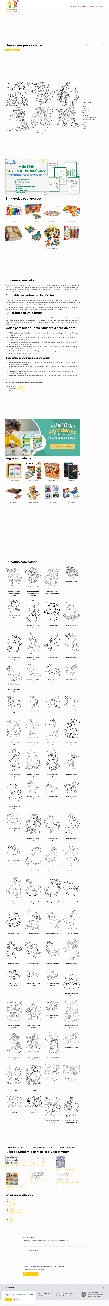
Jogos (11, 1217)
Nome (26, 1245)
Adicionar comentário (31, 1250)
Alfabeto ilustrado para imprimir (44, 1294)
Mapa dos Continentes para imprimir (69, 1294)
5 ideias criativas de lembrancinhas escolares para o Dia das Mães (95, 1294)
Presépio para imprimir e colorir (15, 1165)
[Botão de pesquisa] (102, 44)
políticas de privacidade (38, 1269)
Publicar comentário (30, 1274)
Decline (16, 1299)
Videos (11, 1221)
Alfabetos (12, 1199)
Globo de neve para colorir (65, 1169)
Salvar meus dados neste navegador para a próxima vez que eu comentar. (44, 1266)
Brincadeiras (13, 1206)
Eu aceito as (34, 1269)
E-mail (48, 1245)
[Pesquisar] (67, 6)
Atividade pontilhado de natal (40, 1165)
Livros (11, 1219)
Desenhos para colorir (13, 50)
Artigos (11, 1201)
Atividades (12, 1204)
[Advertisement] (54, 25)
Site (69, 1245)
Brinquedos (12, 1208)
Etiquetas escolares (15, 1213)
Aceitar (8, 1299)
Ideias (11, 1215)
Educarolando (19, 386)
